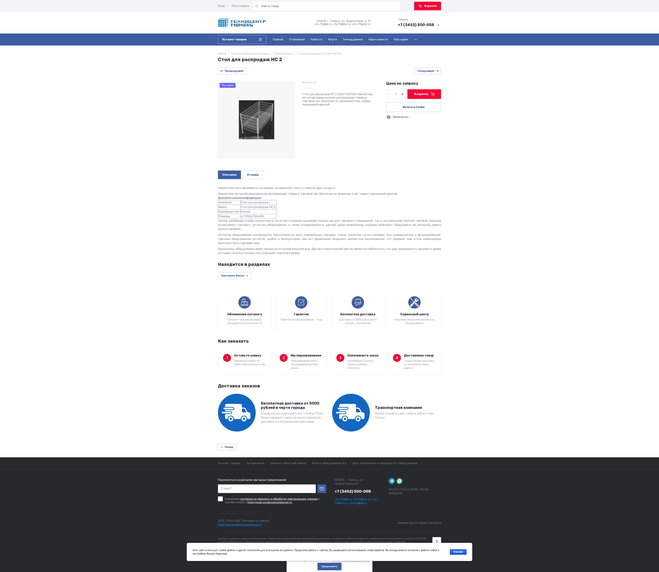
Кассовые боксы (283, 53)
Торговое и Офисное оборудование (250, 53)
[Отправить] (321, 488)
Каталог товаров (229, 463)
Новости (316, 39)
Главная (278, 39)
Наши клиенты (378, 39)
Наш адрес (401, 39)
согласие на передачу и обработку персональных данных (278, 499)
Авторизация (255, 463)
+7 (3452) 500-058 (416, 24)
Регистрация (240, 6)
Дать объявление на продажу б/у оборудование (384, 463)
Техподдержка (353, 39)
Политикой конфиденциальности (269, 502)
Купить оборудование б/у (329, 463)
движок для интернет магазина (419, 522)
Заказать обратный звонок (288, 463)
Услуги (332, 39)
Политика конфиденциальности (239, 524)
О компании (297, 39)
